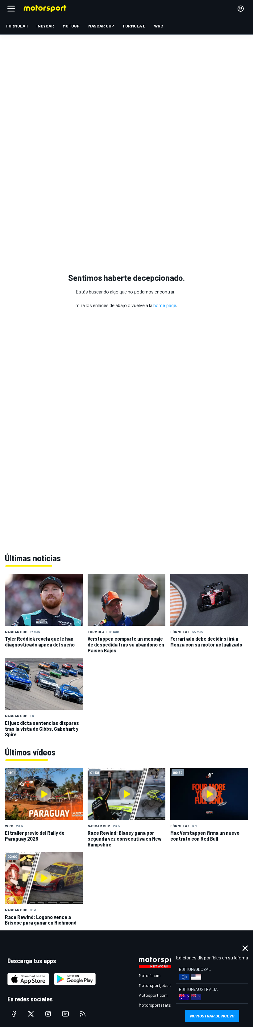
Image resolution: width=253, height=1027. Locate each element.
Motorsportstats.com (159, 1005)
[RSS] (83, 1014)
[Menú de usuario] (240, 8)
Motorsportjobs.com (158, 985)
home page (164, 305)
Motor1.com (149, 975)
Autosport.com (153, 995)
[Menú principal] (11, 9)
